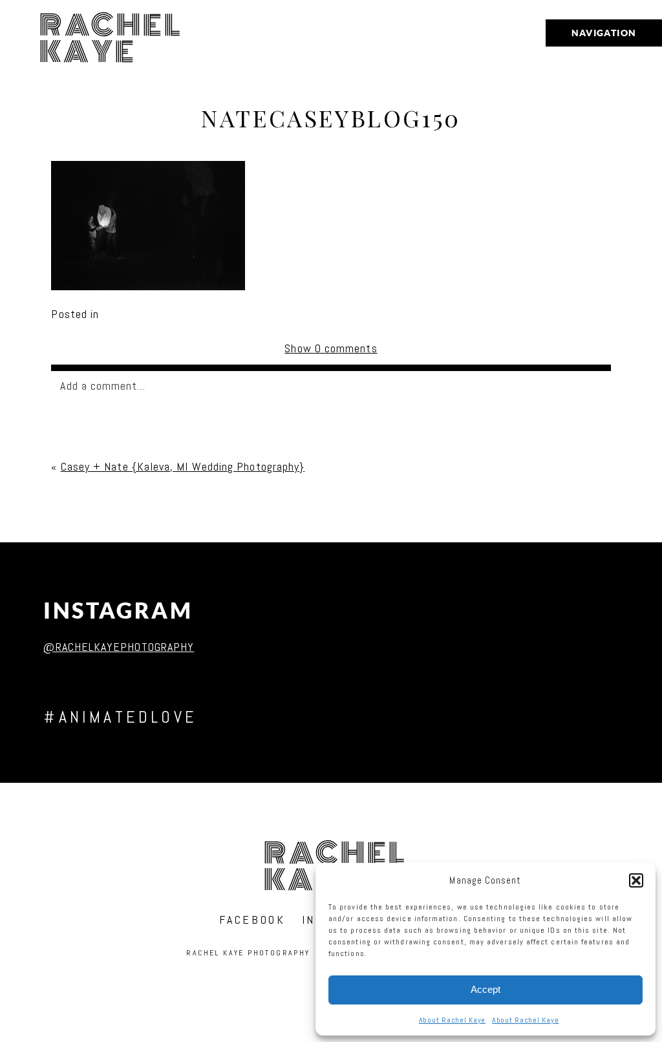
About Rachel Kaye (452, 1020)
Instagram (118, 610)
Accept (485, 989)
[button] (636, 880)
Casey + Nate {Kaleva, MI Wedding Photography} (183, 466)
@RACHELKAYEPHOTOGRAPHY (118, 646)
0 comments (330, 348)
